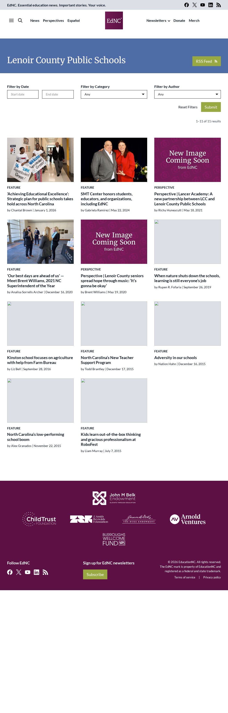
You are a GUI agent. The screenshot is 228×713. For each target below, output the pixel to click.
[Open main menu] (11, 20)
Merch (194, 20)
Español (73, 20)
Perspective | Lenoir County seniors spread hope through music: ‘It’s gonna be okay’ (112, 280)
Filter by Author (167, 86)
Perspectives (53, 20)
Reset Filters (187, 107)
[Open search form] (20, 20)
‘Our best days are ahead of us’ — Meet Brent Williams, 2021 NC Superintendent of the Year (35, 280)
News (34, 20)
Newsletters (156, 20)
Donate (179, 20)
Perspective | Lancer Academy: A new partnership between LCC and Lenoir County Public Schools (184, 198)
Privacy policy (212, 577)
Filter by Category (95, 86)
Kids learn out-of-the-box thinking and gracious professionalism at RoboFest (111, 439)
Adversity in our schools (175, 357)
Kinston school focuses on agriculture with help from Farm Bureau (40, 360)
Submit (211, 107)
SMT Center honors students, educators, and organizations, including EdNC (106, 198)
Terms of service (184, 577)
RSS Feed (204, 61)
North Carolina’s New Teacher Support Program (107, 360)
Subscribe (95, 574)
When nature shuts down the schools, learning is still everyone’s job (187, 278)
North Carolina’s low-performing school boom (35, 437)
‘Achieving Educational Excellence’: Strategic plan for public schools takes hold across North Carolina (40, 198)
